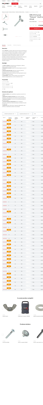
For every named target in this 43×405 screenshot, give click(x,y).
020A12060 (5, 282)
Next (26, 26)
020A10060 (5, 256)
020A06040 (5, 198)
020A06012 (5, 179)
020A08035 (5, 220)
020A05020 (5, 158)
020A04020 (5, 136)
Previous (11, 26)
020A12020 (5, 263)
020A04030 (5, 143)
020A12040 (5, 274)
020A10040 (5, 249)
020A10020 (5, 234)
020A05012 (5, 150)
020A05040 (5, 172)
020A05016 (5, 154)
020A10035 (5, 245)
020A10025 (5, 238)
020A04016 (5, 132)
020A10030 (5, 242)
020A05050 (5, 176)
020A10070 (5, 260)
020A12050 (5, 278)
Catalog (15, 3)
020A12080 (5, 289)
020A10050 (5, 252)
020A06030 (5, 190)
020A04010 (5, 125)
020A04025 (5, 139)
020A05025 (5, 161)
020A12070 (5, 285)
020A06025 (5, 187)
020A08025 (5, 212)
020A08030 (5, 216)
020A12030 (5, 271)
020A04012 (5, 128)
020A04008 (5, 121)
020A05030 (5, 165)
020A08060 (5, 231)
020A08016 (5, 205)
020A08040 (5, 223)
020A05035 (5, 169)
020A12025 (5, 267)
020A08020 (5, 209)
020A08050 (5, 227)
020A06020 (5, 183)
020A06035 (5, 194)
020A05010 (5, 147)
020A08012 (5, 201)
